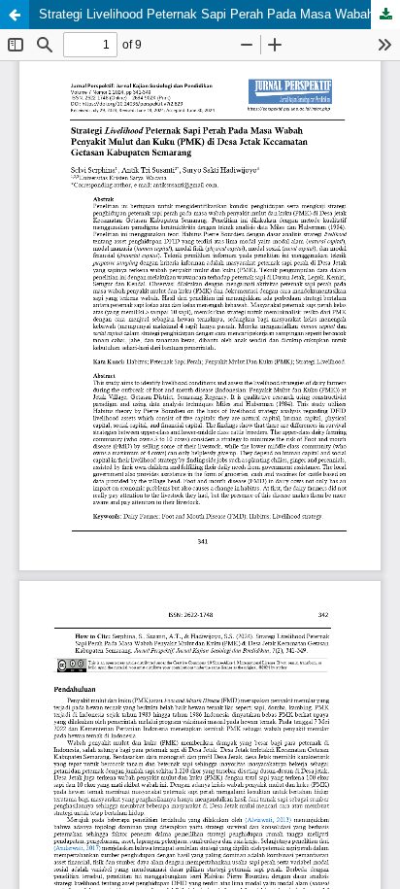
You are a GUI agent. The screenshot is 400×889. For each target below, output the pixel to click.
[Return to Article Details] (14, 14)
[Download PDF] (385, 14)
